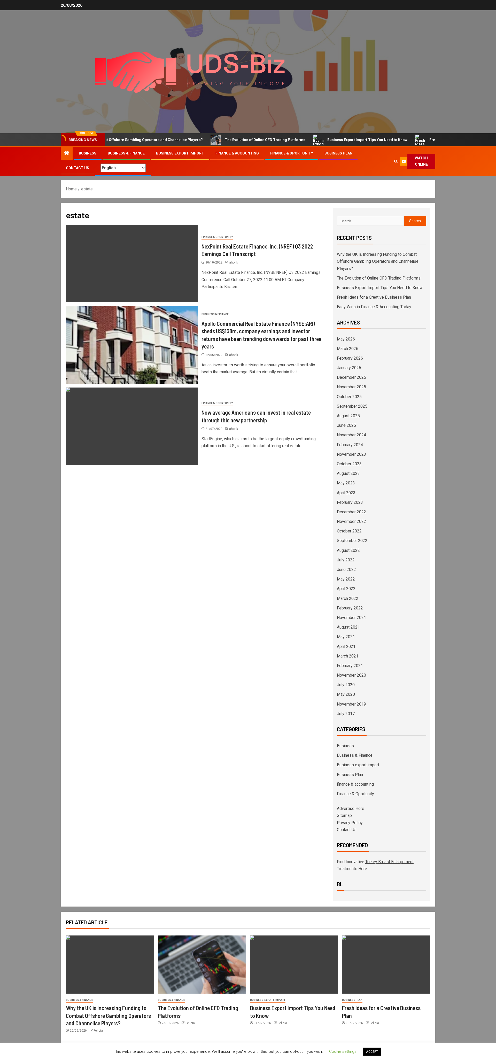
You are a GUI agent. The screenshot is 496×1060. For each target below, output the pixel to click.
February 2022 (350, 608)
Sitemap (344, 815)
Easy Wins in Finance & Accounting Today (374, 306)
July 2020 (346, 684)
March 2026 (347, 348)
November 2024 (351, 434)
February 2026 (350, 358)
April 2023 (346, 492)
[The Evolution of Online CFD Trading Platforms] (202, 964)
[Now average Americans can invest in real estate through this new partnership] (132, 426)
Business (87, 153)
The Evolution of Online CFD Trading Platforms (241, 140)
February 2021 (350, 665)
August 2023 (348, 473)
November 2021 (351, 617)
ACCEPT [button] (372, 1052)
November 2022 (351, 521)
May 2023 (346, 483)
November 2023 (351, 454)
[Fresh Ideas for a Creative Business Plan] (386, 964)
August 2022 (348, 550)
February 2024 (350, 444)
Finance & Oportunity (291, 153)
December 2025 (351, 377)
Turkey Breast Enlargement (389, 861)
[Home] (66, 153)
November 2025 (351, 386)
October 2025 (349, 396)
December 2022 (351, 511)
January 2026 (349, 367)
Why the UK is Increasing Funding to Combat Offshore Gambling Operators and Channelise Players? (378, 261)
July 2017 (346, 713)
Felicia (98, 1030)
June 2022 (346, 569)
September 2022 (352, 540)
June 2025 (346, 425)
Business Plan (338, 153)
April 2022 (346, 588)
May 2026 (346, 339)
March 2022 (347, 598)
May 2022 (346, 579)
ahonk (233, 262)
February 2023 (350, 502)
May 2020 (346, 694)
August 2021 (348, 627)
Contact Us (77, 168)
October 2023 (349, 463)
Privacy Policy (350, 822)
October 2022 (349, 531)
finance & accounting (237, 153)
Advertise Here (350, 808)
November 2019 (351, 704)
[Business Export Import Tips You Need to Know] (294, 964)
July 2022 (346, 560)
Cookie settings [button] (343, 1051)
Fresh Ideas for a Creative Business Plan (440, 140)
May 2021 (346, 636)
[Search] (396, 161)
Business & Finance (126, 153)
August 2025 (348, 415)
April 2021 (346, 646)
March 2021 (347, 656)
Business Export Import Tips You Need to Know (344, 140)
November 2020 (351, 675)
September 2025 (352, 406)
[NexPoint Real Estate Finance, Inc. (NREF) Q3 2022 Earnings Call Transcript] (132, 263)
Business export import (180, 153)
